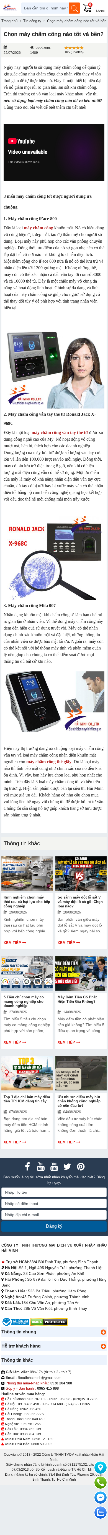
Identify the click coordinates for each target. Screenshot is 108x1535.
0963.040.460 (34, 1419)
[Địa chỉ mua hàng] (100, 1467)
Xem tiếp (12, 943)
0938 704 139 (30, 1434)
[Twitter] (67, 1166)
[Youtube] (40, 1166)
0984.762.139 (30, 1429)
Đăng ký (54, 1226)
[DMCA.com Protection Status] (49, 1322)
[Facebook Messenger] (100, 1497)
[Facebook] (27, 1166)
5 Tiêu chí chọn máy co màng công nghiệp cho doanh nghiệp (24, 1001)
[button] (103, 1332)
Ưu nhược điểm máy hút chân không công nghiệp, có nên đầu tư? (80, 1101)
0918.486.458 (28, 1404)
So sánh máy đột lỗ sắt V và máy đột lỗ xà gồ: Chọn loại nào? (80, 901)
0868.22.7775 (33, 1414)
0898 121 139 (42, 1439)
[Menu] (100, 8)
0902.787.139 (36, 1399)
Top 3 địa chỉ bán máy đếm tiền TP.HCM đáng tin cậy (27, 1099)
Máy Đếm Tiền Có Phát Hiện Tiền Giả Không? (77, 999)
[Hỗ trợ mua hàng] (100, 1482)
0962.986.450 (30, 1409)
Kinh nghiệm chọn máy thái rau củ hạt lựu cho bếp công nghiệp (27, 901)
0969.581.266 (30, 1424)
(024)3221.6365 (78, 1404)
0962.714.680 (52, 1404)
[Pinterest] (80, 1166)
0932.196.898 (59, 1399)
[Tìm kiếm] (74, 8)
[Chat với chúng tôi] (100, 1512)
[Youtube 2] (54, 1166)
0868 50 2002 (41, 1444)
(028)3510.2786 (85, 1399)
